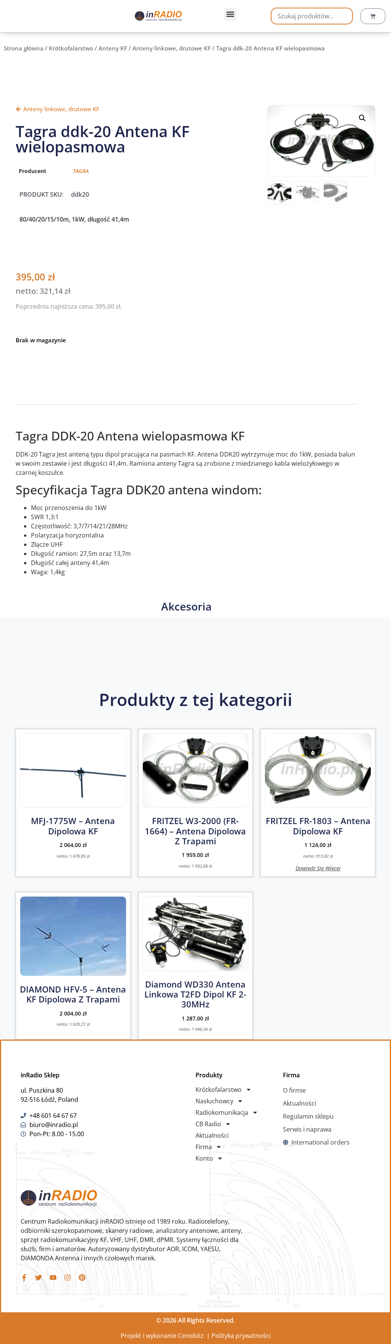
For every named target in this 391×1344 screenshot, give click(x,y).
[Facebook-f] (24, 1277)
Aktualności (212, 1135)
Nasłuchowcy (214, 1101)
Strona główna (24, 48)
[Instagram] (67, 1277)
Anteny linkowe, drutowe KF (171, 48)
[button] (230, 14)
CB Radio (208, 1124)
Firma (204, 1147)
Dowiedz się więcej (318, 868)
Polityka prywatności (241, 1335)
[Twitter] (38, 1277)
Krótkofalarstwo (71, 48)
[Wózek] (372, 16)
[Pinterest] (82, 1277)
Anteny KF (113, 48)
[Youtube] (53, 1277)
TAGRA (81, 171)
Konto (204, 1158)
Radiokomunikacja (222, 1112)
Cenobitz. (191, 1335)
